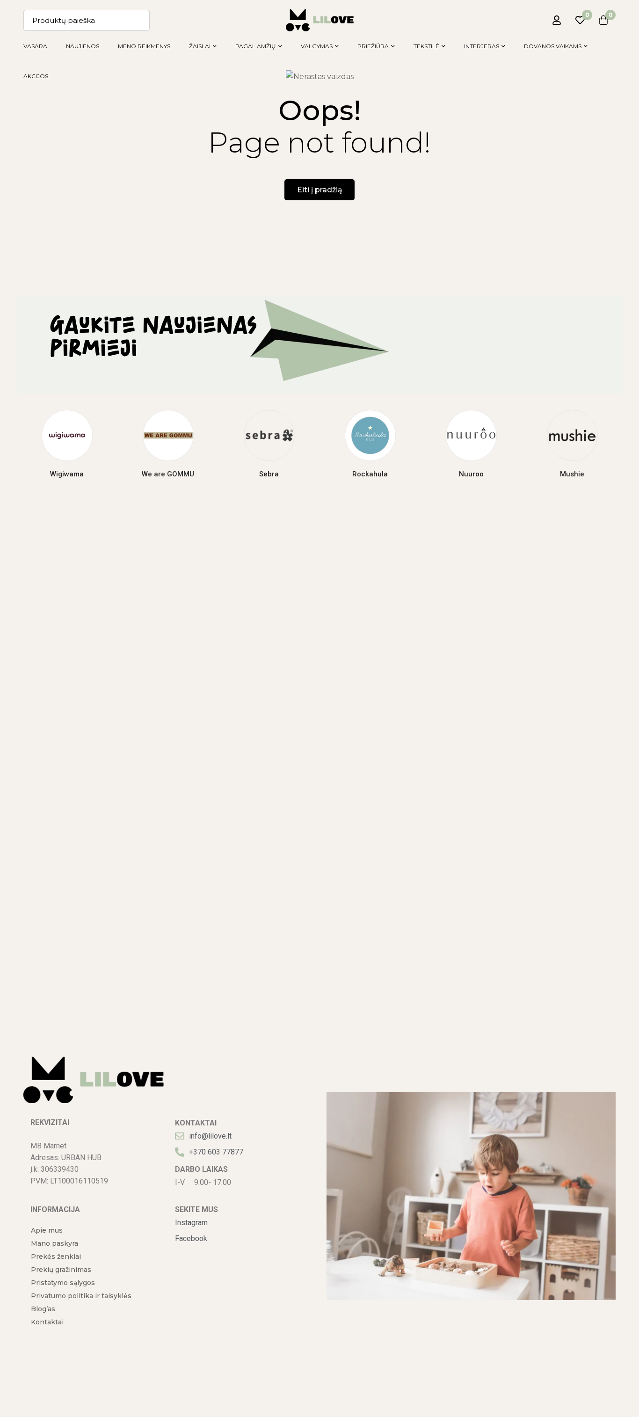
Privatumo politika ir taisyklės (81, 1296)
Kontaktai (47, 1322)
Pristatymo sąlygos (63, 1282)
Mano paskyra (54, 1243)
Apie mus (47, 1230)
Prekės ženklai (56, 1256)
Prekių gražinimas (61, 1269)
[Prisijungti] (556, 20)
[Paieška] (139, 20)
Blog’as (43, 1309)
